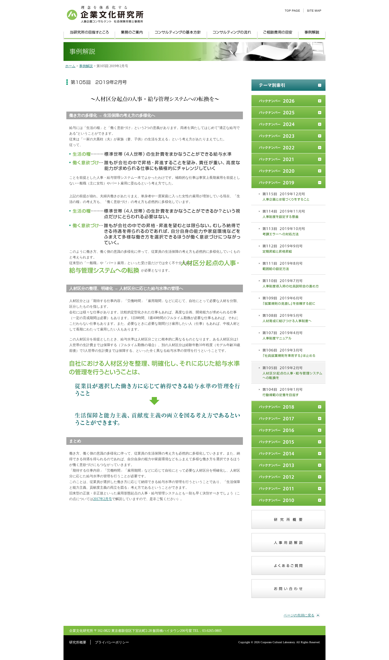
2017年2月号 (102, 499)
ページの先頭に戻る (299, 615)
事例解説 (86, 66)
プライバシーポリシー (112, 642)
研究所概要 (77, 642)
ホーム (70, 66)
